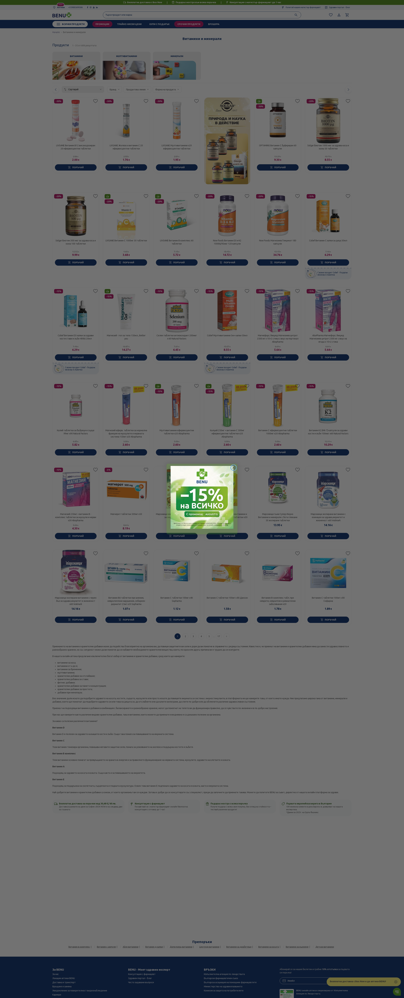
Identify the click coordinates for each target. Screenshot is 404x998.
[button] (202, 497)
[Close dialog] (233, 467)
